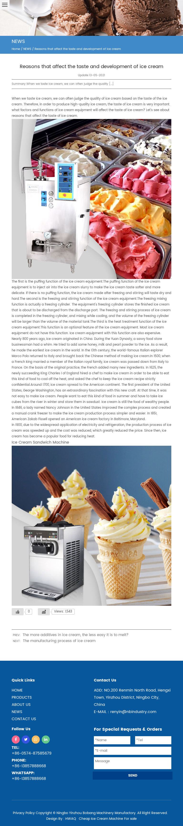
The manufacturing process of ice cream (59, 641)
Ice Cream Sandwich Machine (40, 442)
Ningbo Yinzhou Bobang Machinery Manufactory (96, 813)
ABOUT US (21, 705)
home (17, 690)
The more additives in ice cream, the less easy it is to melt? (75, 635)
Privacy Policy (24, 813)
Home (16, 49)
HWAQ (70, 818)
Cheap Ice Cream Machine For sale (108, 818)
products (22, 697)
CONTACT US (24, 719)
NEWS (27, 49)
